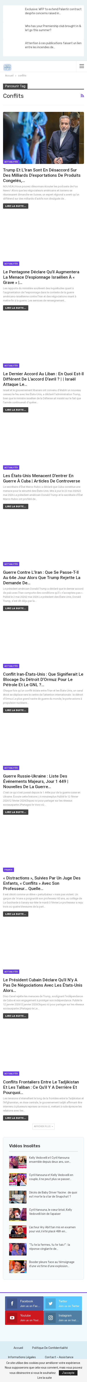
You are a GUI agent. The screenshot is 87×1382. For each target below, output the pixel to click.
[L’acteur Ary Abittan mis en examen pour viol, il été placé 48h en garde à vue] (18, 1231)
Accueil (18, 1348)
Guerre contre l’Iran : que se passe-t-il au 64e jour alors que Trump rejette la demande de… (41, 577)
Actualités (11, 162)
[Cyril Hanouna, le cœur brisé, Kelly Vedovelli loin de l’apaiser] (18, 1214)
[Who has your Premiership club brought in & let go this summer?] (13, 30)
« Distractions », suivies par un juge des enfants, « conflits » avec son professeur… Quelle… (42, 883)
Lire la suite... (15, 206)
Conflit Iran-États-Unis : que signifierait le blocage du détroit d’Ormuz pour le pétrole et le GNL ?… (43, 679)
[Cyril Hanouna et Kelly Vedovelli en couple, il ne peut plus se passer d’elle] (18, 1179)
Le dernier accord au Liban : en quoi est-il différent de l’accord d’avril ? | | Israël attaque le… (43, 379)
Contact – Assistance (59, 1357)
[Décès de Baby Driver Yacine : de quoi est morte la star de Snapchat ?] (18, 1197)
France (8, 870)
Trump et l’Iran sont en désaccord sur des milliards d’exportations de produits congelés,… (42, 175)
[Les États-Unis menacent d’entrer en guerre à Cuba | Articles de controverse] (43, 444)
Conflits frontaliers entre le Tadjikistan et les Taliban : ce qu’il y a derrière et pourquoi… (41, 1087)
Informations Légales (22, 1357)
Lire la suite (44, 1377)
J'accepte (68, 1372)
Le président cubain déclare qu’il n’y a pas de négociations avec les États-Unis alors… (42, 985)
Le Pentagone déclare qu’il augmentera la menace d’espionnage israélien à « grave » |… (41, 277)
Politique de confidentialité (50, 1348)
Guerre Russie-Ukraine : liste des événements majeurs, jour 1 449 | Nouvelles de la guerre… (35, 781)
